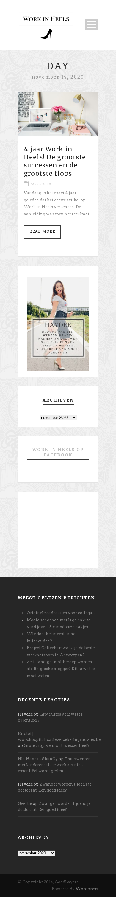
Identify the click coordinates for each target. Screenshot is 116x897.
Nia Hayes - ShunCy (38, 759)
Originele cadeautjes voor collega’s (61, 613)
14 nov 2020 (41, 184)
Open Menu (91, 24)
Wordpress (87, 889)
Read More (42, 231)
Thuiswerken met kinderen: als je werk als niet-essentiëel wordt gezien (54, 765)
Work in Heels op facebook (58, 452)
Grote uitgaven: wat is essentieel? (57, 745)
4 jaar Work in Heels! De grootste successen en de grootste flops (55, 161)
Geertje (25, 803)
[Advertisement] (58, 532)
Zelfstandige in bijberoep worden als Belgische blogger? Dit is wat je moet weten (61, 669)
